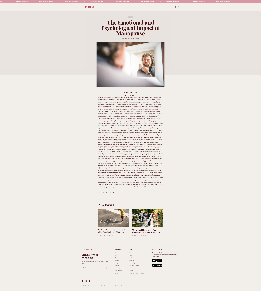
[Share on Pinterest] (110, 192)
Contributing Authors (134, 263)
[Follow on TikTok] (89, 281)
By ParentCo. (136, 38)
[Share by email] (113, 192)
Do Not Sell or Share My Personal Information (137, 274)
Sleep (122, 7)
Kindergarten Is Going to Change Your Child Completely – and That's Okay (112, 231)
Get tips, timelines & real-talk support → (24, 1)
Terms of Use (120, 286)
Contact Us (131, 260)
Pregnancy (117, 265)
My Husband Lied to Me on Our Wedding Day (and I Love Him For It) (146, 231)
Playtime (117, 260)
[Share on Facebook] (103, 192)
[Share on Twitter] (106, 192)
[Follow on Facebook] (82, 281)
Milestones (116, 7)
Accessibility (132, 270)
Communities (118, 270)
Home (130, 252)
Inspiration (117, 252)
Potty (128, 7)
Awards (145, 7)
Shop (158, 7)
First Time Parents (106, 7)
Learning (117, 255)
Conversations (135, 7)
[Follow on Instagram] (86, 281)
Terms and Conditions (134, 265)
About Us (152, 7)
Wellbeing (130, 17)
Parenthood (118, 258)
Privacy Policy (132, 268)
